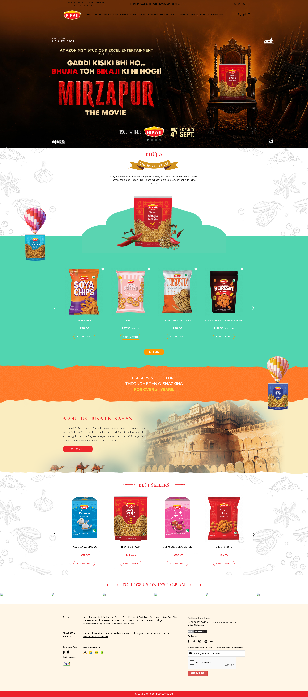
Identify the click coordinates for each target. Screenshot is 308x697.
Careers (87, 620)
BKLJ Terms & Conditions (158, 633)
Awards (96, 617)
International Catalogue (94, 624)
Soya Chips (84, 320)
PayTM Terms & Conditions (95, 637)
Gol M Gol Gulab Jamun (177, 547)
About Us (87, 617)
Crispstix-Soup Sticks (177, 320)
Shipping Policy (139, 633)
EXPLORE (154, 352)
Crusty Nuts (224, 547)
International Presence (102, 620)
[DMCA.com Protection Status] (197, 631)
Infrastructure (107, 617)
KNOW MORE (78, 449)
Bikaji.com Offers (170, 617)
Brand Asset (129, 624)
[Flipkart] (90, 652)
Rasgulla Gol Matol (84, 547)
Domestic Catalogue (154, 620)
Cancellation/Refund (93, 633)
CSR (141, 620)
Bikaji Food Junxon (152, 617)
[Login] (244, 14)
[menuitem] (89, 14)
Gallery (118, 617)
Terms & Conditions (113, 633)
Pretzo (130, 320)
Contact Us (133, 620)
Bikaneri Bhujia (130, 547)
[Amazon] (85, 652)
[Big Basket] (101, 652)
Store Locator (120, 620)
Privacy (127, 633)
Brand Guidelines (114, 624)
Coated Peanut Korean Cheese (224, 320)
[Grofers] (96, 652)
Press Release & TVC (133, 617)
